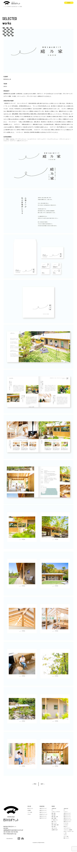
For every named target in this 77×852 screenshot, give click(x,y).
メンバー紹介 (30, 812)
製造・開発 (53, 813)
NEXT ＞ (43, 784)
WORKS (53, 806)
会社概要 (29, 810)
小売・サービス (54, 828)
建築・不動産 (54, 818)
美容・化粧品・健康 (55, 824)
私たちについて (30, 808)
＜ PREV (34, 784)
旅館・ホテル (54, 821)
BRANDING (42, 806)
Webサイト (66, 826)
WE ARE (29, 806)
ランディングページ (67, 828)
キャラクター (66, 824)
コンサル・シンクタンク (56, 811)
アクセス (29, 814)
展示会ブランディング (43, 814)
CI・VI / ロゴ (66, 823)
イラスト (65, 834)
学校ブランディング (43, 816)
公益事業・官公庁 (55, 829)
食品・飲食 (53, 826)
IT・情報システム (55, 819)
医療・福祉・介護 (55, 816)
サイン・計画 (66, 836)
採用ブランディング (43, 810)
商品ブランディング (43, 812)
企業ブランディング (43, 808)
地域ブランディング (43, 818)
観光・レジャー (54, 823)
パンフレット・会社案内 (68, 829)
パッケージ (65, 811)
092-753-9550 (7, 832)
